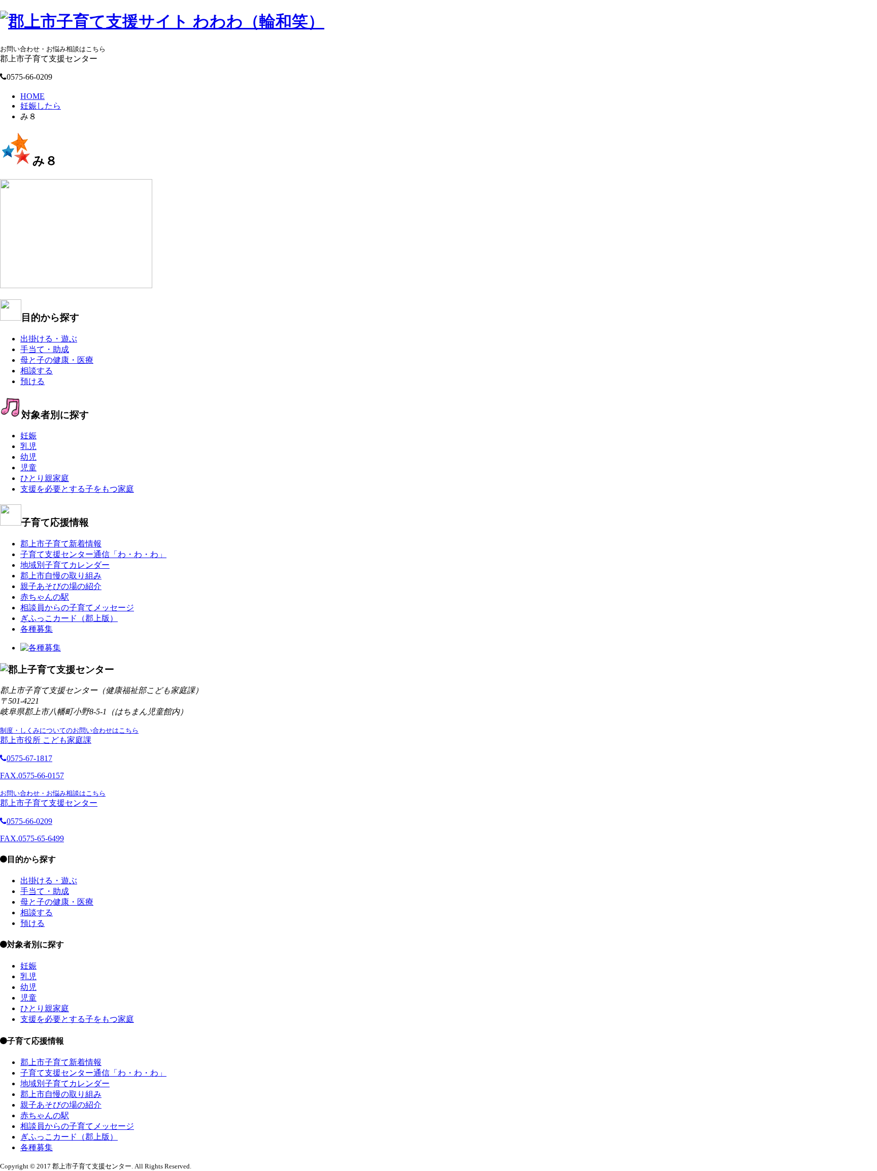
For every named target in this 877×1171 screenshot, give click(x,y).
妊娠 (28, 435)
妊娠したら (40, 105)
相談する (36, 370)
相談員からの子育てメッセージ (77, 607)
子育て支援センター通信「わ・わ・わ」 (93, 554)
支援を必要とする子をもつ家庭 (77, 489)
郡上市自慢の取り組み (61, 575)
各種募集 (36, 629)
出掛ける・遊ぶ (48, 338)
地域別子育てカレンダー (65, 565)
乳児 (28, 446)
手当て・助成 (44, 349)
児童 (28, 467)
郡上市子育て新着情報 (61, 543)
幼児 (28, 457)
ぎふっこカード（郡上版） (69, 618)
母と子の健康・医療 (56, 360)
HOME (32, 96)
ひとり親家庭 (44, 478)
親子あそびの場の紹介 (61, 586)
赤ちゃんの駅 (44, 597)
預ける (32, 381)
